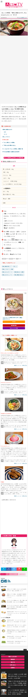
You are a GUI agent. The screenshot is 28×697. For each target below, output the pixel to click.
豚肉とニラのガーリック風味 (7, 269)
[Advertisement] (14, 52)
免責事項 (13, 667)
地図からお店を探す (12, 656)
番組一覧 (13, 662)
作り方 (5, 134)
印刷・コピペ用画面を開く (19, 157)
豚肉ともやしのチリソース (7, 272)
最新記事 (13, 659)
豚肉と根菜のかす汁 (7, 129)
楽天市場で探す (14, 325)
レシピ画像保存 (8, 157)
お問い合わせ (13, 664)
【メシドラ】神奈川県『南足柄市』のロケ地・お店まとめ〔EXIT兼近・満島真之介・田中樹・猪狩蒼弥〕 (17, 692)
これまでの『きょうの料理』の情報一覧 (13, 148)
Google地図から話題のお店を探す (12, 151)
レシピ (25, 17)
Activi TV (14, 547)
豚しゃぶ (15, 266)
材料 (5, 132)
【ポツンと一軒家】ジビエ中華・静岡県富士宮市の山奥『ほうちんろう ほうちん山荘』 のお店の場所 (17, 676)
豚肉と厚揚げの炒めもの (18, 274)
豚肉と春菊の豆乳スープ (6, 266)
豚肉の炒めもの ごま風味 (19, 272)
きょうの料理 (21, 17)
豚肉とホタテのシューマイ (7, 274)
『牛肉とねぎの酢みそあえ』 (9, 145)
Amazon (13, 321)
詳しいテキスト (6, 136)
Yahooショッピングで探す (14, 328)
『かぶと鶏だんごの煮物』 (9, 142)
